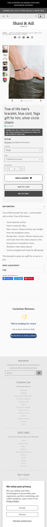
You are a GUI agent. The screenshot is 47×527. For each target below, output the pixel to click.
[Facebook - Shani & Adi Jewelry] (15, 37)
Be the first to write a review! (23, 336)
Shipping (8, 142)
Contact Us (23, 479)
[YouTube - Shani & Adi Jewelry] (27, 37)
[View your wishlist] (36, 16)
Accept (22, 508)
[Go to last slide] (12, 100)
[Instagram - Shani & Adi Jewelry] (19, 37)
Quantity (8, 165)
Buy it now (23, 194)
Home (5, 33)
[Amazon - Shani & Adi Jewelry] (32, 37)
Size (6, 155)
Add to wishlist (22, 178)
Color (7, 146)
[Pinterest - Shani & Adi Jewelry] (23, 37)
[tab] (21, 100)
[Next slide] (40, 100)
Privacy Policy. (12, 501)
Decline (22, 514)
